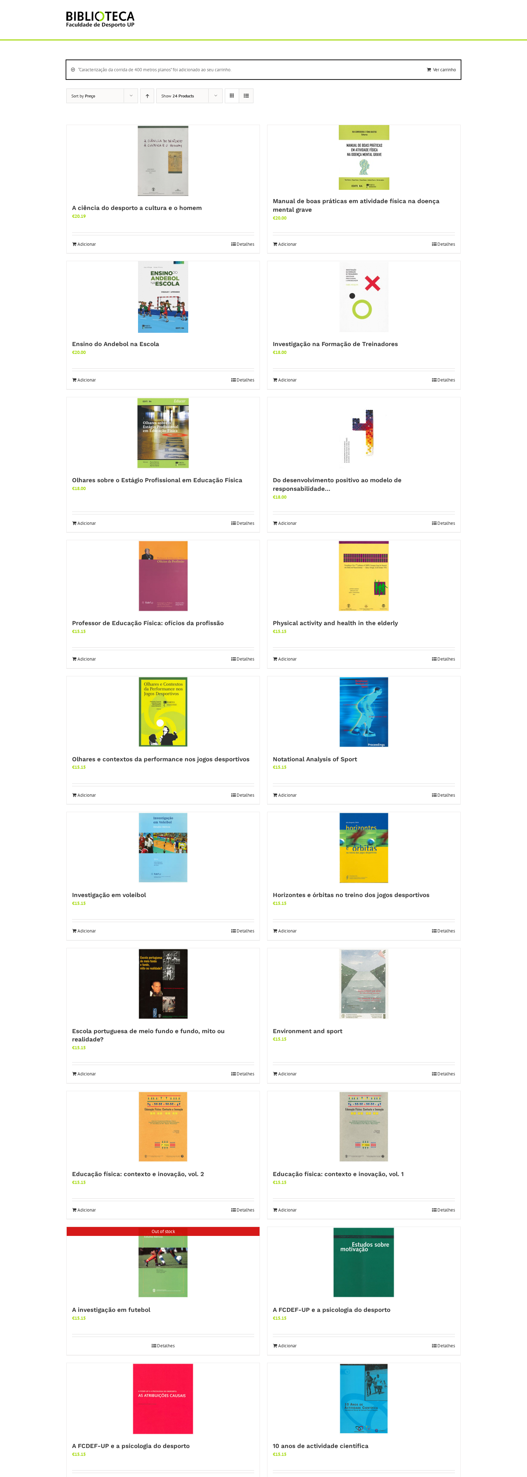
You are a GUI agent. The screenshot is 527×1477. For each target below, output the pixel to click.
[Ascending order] (147, 95)
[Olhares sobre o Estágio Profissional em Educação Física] (163, 433)
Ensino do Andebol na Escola (115, 343)
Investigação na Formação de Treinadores (335, 343)
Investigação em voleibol (109, 894)
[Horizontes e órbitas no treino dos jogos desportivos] (363, 848)
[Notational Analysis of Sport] (363, 712)
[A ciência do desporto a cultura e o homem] (163, 161)
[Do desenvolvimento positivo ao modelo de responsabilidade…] (363, 433)
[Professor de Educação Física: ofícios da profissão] (163, 576)
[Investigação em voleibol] (163, 848)
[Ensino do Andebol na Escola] (163, 297)
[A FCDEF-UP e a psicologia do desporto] (363, 1263)
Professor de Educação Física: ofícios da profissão (148, 623)
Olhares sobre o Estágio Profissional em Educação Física (157, 480)
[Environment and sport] (363, 984)
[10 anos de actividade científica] (363, 1399)
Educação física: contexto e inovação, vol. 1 (338, 1174)
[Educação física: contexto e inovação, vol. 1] (363, 1127)
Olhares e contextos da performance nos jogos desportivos (161, 759)
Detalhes (245, 244)
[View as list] (246, 96)
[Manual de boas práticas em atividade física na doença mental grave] (363, 157)
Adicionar (86, 244)
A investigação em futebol (111, 1309)
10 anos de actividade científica (321, 1445)
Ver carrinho (444, 70)
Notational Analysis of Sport (315, 759)
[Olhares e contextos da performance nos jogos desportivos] (163, 712)
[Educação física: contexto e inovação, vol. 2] (163, 1127)
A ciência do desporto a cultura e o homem (137, 207)
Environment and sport (307, 1031)
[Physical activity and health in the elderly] (363, 576)
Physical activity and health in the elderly (335, 623)
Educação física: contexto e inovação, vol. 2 (138, 1174)
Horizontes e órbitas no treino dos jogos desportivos (351, 894)
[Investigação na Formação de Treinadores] (363, 297)
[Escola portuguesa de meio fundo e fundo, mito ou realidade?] (163, 984)
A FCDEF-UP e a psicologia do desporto (331, 1309)
